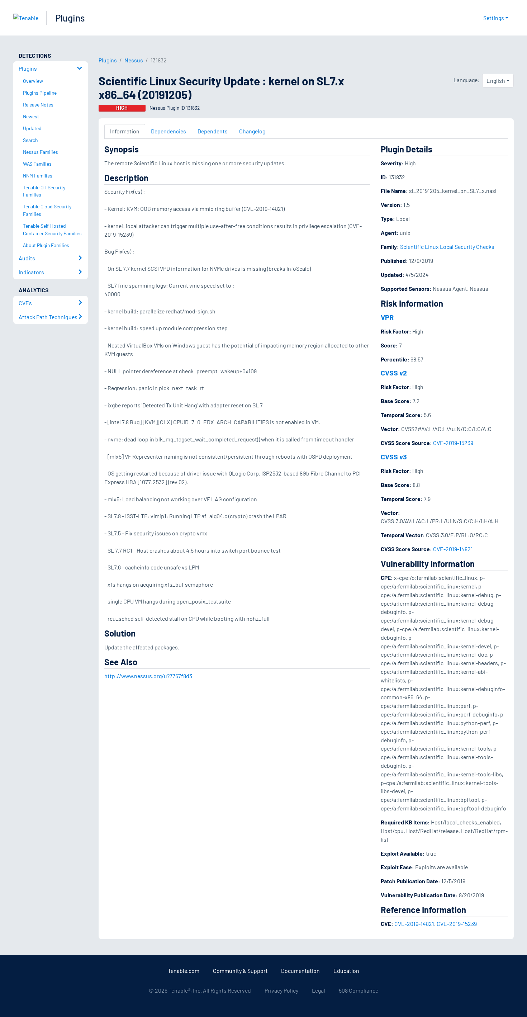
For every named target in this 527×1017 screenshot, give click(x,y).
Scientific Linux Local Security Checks (447, 246)
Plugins (70, 17)
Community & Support (240, 970)
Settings (493, 17)
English (495, 80)
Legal (318, 990)
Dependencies (168, 131)
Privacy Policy (281, 990)
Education (346, 970)
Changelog (252, 131)
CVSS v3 (394, 456)
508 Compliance (358, 990)
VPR (387, 317)
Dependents (213, 131)
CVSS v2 (394, 372)
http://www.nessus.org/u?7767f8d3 (148, 675)
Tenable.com (183, 970)
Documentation (300, 970)
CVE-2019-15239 (453, 442)
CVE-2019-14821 (453, 548)
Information (124, 131)
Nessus (133, 60)
